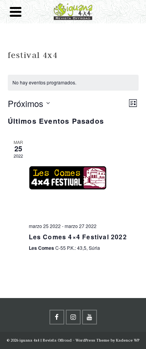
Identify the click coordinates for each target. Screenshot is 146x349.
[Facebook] (56, 317)
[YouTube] (89, 317)
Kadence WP (127, 340)
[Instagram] (73, 317)
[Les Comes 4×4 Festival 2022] (84, 178)
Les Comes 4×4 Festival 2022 (78, 236)
